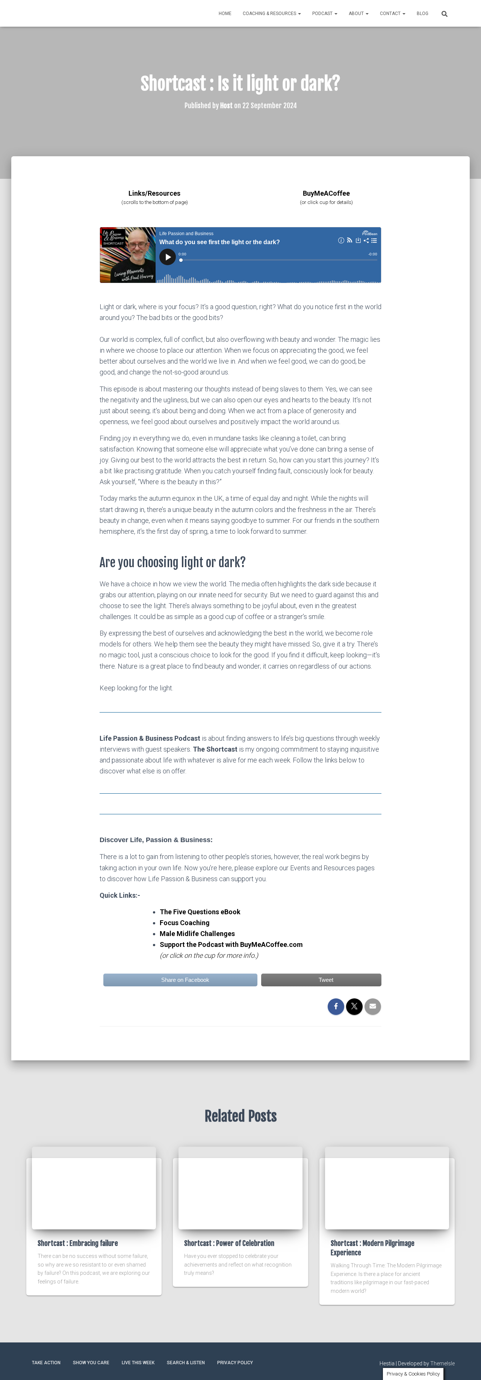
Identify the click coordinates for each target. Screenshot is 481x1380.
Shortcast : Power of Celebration (229, 1243)
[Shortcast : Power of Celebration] (240, 1187)
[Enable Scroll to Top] (466, 1365)
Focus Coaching (185, 923)
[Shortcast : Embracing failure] (94, 1187)
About (357, 13)
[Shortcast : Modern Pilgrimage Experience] (387, 1187)
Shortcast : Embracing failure (78, 1243)
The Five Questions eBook (200, 912)
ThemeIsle (442, 1363)
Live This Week (138, 1362)
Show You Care (91, 1362)
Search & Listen (186, 1362)
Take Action (46, 1362)
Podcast (323, 13)
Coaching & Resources (270, 13)
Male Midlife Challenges (197, 934)
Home (225, 13)
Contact (391, 13)
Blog (422, 13)
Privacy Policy (235, 1362)
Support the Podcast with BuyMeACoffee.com (231, 944)
